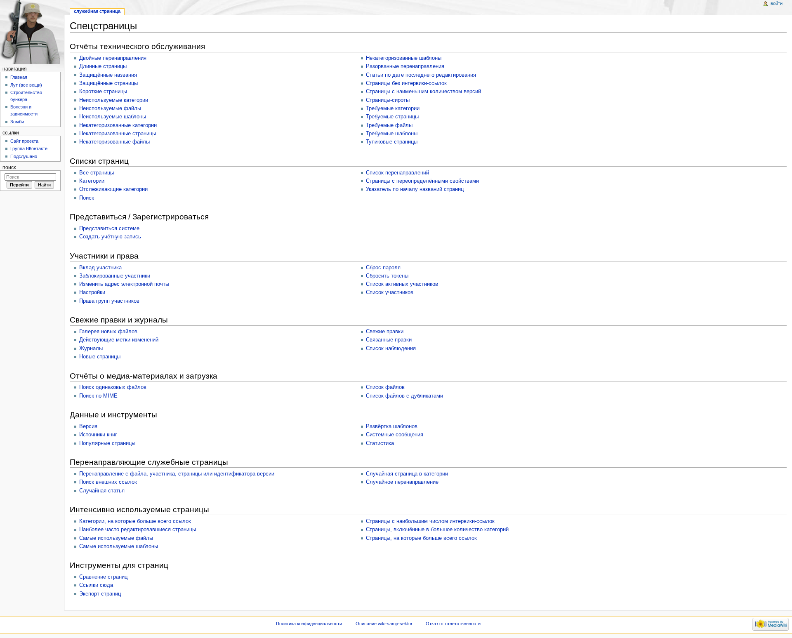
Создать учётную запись (110, 237)
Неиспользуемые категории (113, 100)
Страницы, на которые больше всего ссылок (421, 538)
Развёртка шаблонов (391, 426)
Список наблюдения (391, 348)
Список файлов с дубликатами (404, 396)
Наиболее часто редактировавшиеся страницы (137, 529)
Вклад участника (100, 268)
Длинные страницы (103, 66)
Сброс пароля (383, 268)
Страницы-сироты (388, 100)
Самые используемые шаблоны (118, 546)
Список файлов (385, 387)
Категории (91, 181)
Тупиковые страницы (391, 142)
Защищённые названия (108, 75)
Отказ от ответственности (453, 623)
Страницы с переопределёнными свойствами (422, 181)
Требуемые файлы (389, 125)
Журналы (91, 348)
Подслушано (23, 156)
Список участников (389, 292)
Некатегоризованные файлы (114, 142)
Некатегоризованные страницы (117, 134)
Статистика (380, 443)
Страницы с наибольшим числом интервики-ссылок (430, 521)
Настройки (92, 292)
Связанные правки (389, 340)
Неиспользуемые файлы (110, 108)
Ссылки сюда (96, 585)
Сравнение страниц (103, 577)
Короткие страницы (103, 91)
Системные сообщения (394, 435)
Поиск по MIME (98, 396)
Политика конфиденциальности (309, 623)
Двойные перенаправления (112, 58)
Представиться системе (109, 228)
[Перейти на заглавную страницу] (32, 32)
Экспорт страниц (100, 594)
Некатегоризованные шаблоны (403, 58)
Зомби (17, 121)
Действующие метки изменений (118, 340)
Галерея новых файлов (108, 331)
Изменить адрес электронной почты (124, 284)
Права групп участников (109, 301)
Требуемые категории (393, 108)
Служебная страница (97, 11)
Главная (18, 77)
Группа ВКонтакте (28, 148)
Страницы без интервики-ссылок (406, 83)
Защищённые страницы (108, 83)
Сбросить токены (387, 276)
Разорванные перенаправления (405, 66)
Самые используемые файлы (116, 538)
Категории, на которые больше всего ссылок (135, 521)
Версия (88, 426)
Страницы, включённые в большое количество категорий (437, 529)
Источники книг (98, 435)
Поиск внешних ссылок (108, 482)
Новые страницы (99, 357)
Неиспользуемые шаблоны (112, 117)
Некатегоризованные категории (118, 125)
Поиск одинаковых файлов (112, 387)
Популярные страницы (107, 443)
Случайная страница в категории (407, 474)
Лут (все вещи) (26, 84)
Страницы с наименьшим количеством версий (423, 91)
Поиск (86, 198)
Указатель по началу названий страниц (415, 189)
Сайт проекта (24, 141)
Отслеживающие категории (113, 189)
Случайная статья (102, 491)
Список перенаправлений (397, 173)
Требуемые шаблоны (391, 134)
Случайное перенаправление (402, 482)
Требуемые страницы (392, 117)
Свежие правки (384, 331)
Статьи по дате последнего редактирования (421, 75)
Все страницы (96, 173)
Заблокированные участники (114, 276)
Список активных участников (402, 284)
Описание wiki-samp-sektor (384, 623)
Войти (777, 3)
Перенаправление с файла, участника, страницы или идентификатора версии (176, 474)
